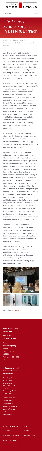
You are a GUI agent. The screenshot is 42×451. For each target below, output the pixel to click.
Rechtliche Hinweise (11, 440)
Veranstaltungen (29, 435)
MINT (17, 310)
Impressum (8, 430)
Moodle (26, 430)
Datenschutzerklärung (11, 435)
